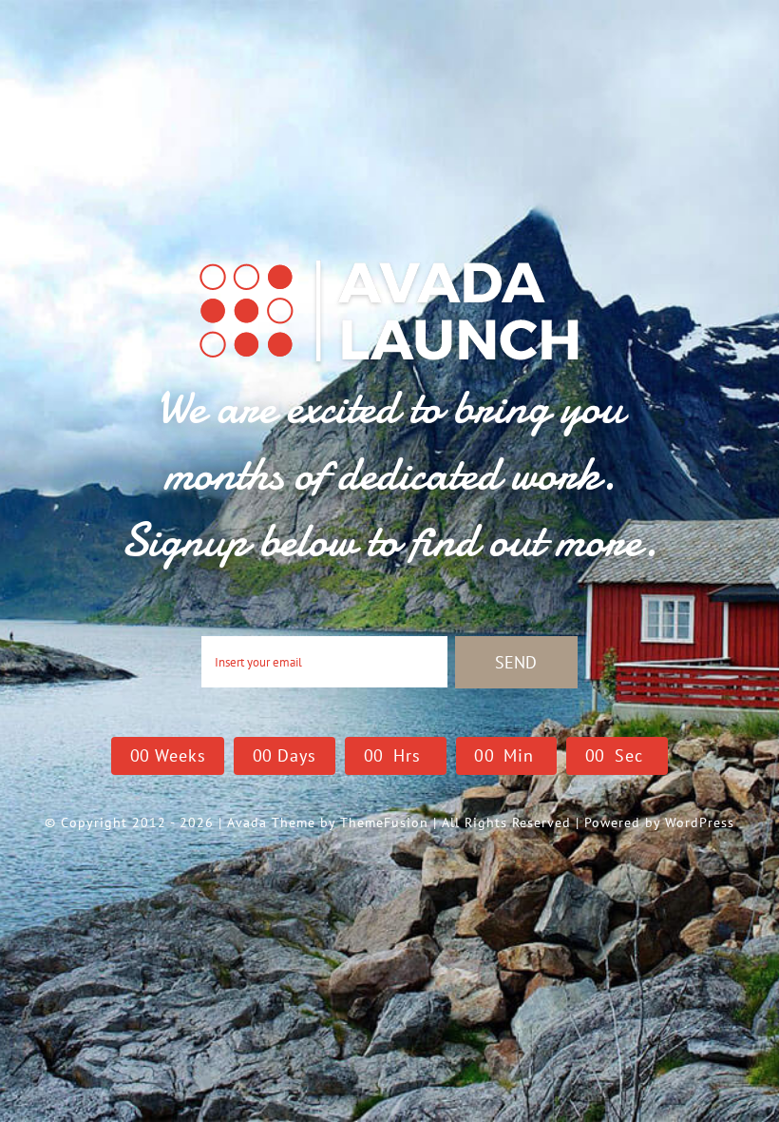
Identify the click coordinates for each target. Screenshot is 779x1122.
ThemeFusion (384, 822)
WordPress (699, 822)
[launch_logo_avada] (390, 258)
